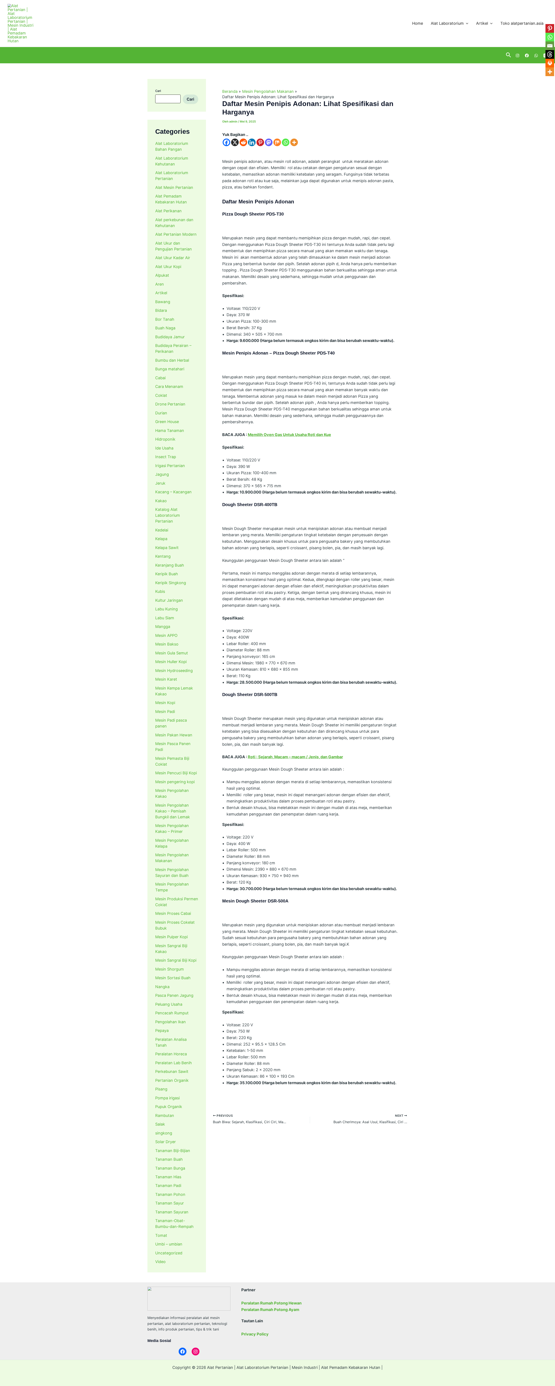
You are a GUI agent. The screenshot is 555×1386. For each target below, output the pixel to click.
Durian (161, 412)
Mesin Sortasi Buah (173, 978)
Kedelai (161, 530)
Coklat (161, 395)
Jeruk (160, 483)
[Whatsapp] (285, 142)
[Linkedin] (252, 142)
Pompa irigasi (167, 1097)
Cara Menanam (169, 386)
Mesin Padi (165, 711)
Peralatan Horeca (171, 1054)
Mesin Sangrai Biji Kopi (175, 960)
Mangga (162, 626)
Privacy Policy (255, 1334)
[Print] (549, 63)
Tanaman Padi (168, 1185)
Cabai (160, 377)
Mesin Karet (166, 679)
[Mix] (277, 142)
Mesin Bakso (166, 644)
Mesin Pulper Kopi (171, 937)
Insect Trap (165, 456)
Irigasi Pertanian (170, 465)
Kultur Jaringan (169, 600)
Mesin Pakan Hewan (173, 734)
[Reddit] (243, 142)
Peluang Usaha (168, 1004)
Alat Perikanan (168, 211)
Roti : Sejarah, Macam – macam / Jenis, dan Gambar (295, 757)
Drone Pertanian (170, 404)
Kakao (161, 500)
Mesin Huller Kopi (171, 661)
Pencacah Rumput (172, 1013)
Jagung (162, 474)
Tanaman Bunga (170, 1168)
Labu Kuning (166, 609)
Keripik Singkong (170, 582)
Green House (167, 421)
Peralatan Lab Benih (173, 1062)
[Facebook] (527, 55)
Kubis (160, 591)
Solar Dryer (165, 1141)
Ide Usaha (164, 448)
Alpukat (162, 275)
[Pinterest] (260, 142)
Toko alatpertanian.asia (522, 23)
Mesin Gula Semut (171, 653)
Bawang (162, 301)
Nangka (162, 986)
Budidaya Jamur (170, 336)
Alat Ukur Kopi (168, 266)
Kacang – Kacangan (173, 492)
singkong (163, 1133)
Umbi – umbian (168, 1244)
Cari (158, 91)
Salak (160, 1124)
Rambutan (164, 1115)
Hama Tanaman (169, 430)
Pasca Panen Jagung (174, 995)
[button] (466, 23)
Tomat (161, 1235)
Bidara (161, 310)
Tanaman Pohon (170, 1194)
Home (417, 23)
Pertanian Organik (172, 1080)
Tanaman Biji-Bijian (172, 1150)
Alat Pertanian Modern (176, 234)
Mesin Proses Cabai (173, 913)
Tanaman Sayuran (171, 1212)
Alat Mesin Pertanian (174, 187)
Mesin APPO (166, 635)
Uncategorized (168, 1253)
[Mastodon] (269, 142)
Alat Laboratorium (447, 23)
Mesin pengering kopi (175, 781)
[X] (235, 142)
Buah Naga (165, 328)
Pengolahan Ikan (170, 1021)
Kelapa (161, 538)
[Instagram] (517, 55)
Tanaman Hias (168, 1177)
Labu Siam (164, 617)
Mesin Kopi (165, 702)
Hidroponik (165, 439)
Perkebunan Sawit (171, 1071)
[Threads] (549, 54)
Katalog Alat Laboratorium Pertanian (167, 515)
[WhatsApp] (536, 55)
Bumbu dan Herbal (172, 360)
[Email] (549, 45)
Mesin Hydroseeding (174, 670)
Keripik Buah (166, 574)
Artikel (482, 23)
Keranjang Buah (169, 565)
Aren (159, 284)
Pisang (161, 1089)
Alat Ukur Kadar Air (172, 257)
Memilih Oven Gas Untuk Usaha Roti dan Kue (289, 434)
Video (160, 1261)
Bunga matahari (169, 369)
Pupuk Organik (168, 1106)
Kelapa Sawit (167, 547)
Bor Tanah (164, 319)
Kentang (163, 556)
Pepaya (162, 1030)
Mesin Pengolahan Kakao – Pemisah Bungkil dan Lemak (172, 811)
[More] (294, 142)
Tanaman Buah (169, 1159)
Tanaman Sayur (169, 1203)
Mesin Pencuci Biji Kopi (176, 773)
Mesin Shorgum (169, 969)
